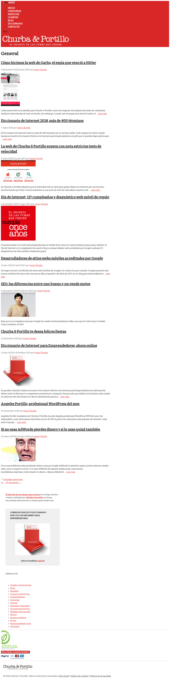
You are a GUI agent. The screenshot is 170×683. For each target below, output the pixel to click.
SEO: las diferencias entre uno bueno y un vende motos (45, 284)
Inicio (11, 8)
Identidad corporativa (20, 606)
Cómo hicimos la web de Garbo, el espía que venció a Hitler (48, 63)
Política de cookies (79, 676)
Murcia (13, 614)
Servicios (13, 14)
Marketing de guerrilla (20, 612)
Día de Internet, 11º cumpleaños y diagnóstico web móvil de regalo (55, 197)
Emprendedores (17, 597)
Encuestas (15, 600)
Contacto (14, 26)
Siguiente (15, 482)
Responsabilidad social (20, 623)
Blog (11, 20)
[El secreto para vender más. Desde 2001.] (17, 671)
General (13, 603)
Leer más (102, 113)
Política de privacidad (100, 676)
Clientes (13, 17)
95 (7, 482)
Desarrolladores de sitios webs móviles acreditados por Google (52, 258)
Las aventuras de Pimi (20, 609)
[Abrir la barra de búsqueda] (5, 32)
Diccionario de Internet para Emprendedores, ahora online (49, 346)
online (40, 561)
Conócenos (14, 11)
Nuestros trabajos (18, 617)
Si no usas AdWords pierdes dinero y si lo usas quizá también (50, 429)
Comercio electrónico (20, 594)
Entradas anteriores (13, 479)
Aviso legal (63, 676)
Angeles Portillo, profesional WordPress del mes (40, 404)
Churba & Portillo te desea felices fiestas (33, 331)
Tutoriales (14, 626)
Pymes (13, 620)
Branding (14, 591)
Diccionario (15, 23)
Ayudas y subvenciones (20, 585)
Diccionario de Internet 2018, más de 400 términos (42, 121)
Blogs (12, 588)
